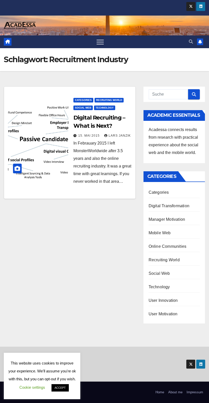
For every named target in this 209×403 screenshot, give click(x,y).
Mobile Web (160, 233)
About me (175, 392)
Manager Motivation (167, 219)
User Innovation (163, 300)
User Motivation (163, 314)
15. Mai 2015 (89, 135)
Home (159, 392)
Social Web (83, 107)
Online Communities (168, 246)
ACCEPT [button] (60, 387)
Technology (105, 107)
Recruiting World (109, 100)
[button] (191, 42)
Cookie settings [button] (32, 387)
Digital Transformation (169, 206)
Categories (83, 100)
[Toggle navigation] (100, 41)
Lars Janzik (120, 135)
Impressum (195, 392)
